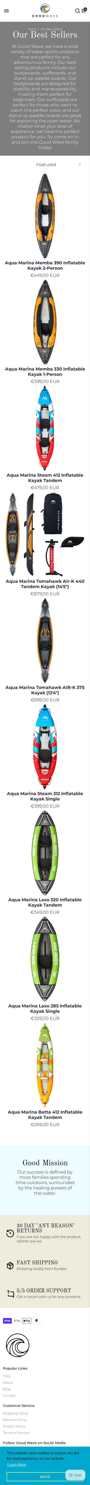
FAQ (6, 1376)
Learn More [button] (16, 1465)
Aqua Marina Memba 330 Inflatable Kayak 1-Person (45, 371)
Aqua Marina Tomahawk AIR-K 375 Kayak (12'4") (45, 690)
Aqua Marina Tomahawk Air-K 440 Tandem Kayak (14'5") (45, 584)
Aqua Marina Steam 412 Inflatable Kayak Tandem (45, 477)
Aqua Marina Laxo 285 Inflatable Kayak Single (45, 1008)
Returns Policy (14, 1420)
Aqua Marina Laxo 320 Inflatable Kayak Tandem (45, 902)
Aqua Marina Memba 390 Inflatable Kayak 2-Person (45, 265)
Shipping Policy (15, 1413)
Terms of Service (16, 1433)
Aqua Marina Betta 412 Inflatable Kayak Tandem (45, 1114)
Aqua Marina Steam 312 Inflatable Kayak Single (45, 796)
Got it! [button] (45, 1477)
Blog (7, 1389)
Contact (9, 1395)
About (8, 1382)
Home (32, 29)
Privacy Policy (14, 1426)
